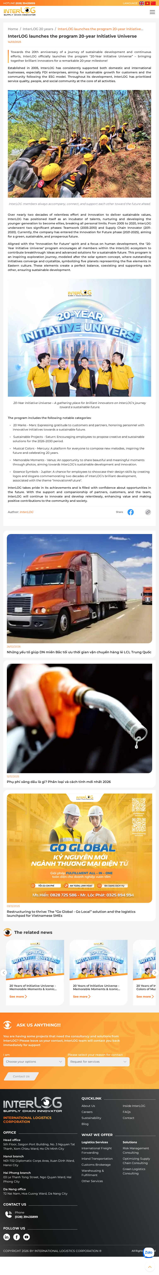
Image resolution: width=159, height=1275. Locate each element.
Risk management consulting (136, 1150)
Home (13, 29)
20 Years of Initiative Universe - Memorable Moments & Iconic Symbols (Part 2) (96, 987)
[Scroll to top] (150, 1267)
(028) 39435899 (25, 3)
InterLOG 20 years (38, 29)
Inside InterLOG (134, 1106)
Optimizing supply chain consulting (136, 1161)
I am (6, 1055)
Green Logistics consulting (134, 1171)
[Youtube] (26, 1237)
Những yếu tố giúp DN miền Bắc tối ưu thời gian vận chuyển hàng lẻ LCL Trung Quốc (79, 652)
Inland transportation (97, 1159)
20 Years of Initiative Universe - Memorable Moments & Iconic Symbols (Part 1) (33, 987)
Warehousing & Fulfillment (93, 1173)
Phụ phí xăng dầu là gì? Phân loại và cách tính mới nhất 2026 (59, 782)
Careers (87, 1112)
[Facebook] (16, 1237)
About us (88, 1106)
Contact (128, 1118)
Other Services (92, 1181)
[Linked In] (6, 1237)
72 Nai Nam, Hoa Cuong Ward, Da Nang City (35, 1193)
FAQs (127, 1112)
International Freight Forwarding (97, 1150)
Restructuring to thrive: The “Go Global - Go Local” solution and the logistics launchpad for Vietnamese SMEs (71, 914)
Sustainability (91, 1118)
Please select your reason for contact (95, 1055)
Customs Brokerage (96, 1165)
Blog (85, 1124)
